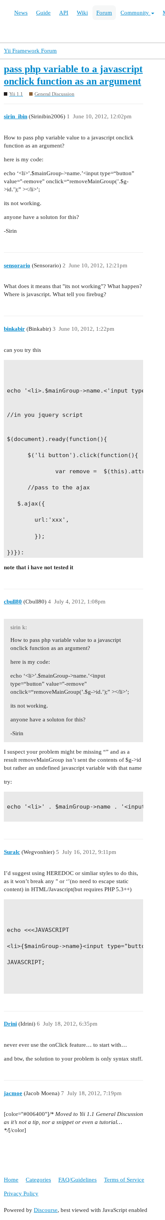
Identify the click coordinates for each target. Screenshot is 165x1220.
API (63, 13)
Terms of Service (124, 1180)
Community (135, 13)
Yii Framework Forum (30, 51)
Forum (104, 13)
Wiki (82, 13)
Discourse (46, 1210)
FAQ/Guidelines (77, 1180)
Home (11, 1180)
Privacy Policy (21, 1193)
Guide (43, 13)
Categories (38, 1180)
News (21, 13)
